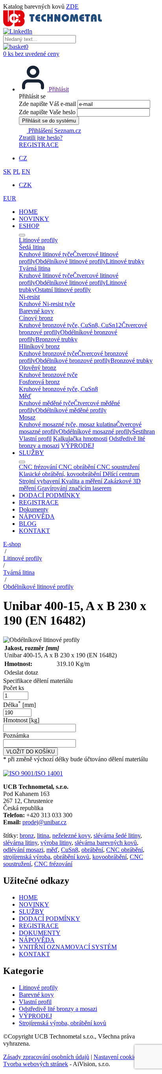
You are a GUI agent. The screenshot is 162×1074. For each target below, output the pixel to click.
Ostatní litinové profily (63, 289)
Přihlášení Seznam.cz (54, 130)
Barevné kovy (36, 994)
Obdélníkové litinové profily (70, 261)
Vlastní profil (35, 438)
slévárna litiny (20, 842)
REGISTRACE (39, 144)
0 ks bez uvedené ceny (31, 53)
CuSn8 (69, 849)
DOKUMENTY (40, 932)
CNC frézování (53, 864)
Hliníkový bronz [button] (39, 346)
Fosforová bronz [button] (39, 381)
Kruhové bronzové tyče (48, 353)
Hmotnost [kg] (21, 720)
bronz (27, 835)
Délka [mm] (19, 704)
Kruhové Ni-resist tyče (47, 303)
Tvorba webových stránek (35, 1064)
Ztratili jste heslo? (41, 137)
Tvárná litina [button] (34, 268)
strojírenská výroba (26, 856)
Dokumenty (33, 509)
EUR (9, 198)
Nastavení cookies (116, 1057)
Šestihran (143, 431)
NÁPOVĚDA (37, 516)
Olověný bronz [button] (37, 367)
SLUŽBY (31, 452)
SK (7, 171)
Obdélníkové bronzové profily (72, 360)
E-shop (12, 544)
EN (26, 171)
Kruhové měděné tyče (46, 403)
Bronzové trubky (56, 339)
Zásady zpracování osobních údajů (46, 1057)
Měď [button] (25, 396)
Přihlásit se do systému (49, 121)
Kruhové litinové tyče (46, 254)
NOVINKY (34, 218)
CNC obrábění (124, 849)
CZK (25, 185)
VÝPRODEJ (77, 445)
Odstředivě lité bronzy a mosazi (58, 1008)
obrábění (92, 849)
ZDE (72, 6)
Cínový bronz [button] (36, 318)
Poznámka (16, 735)
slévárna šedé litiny (117, 835)
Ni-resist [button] (29, 296)
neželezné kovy (71, 835)
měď (52, 849)
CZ (23, 158)
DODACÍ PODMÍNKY (49, 495)
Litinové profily (22, 558)
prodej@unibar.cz (44, 822)
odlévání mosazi (23, 849)
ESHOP (29, 226)
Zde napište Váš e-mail (47, 103)
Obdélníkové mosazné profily (95, 431)
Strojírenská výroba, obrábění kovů (62, 1023)
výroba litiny (56, 842)
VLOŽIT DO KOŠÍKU (30, 752)
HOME (28, 211)
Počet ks (13, 687)
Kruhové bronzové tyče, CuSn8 (58, 389)
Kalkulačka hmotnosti (80, 438)
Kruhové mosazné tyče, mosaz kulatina (67, 424)
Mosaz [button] (27, 417)
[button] (44, 89)
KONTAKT (34, 530)
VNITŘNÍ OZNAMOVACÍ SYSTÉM (68, 947)
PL (16, 171)
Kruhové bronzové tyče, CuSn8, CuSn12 (70, 325)
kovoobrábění (109, 856)
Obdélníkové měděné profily (71, 410)
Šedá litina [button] (32, 247)
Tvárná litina (19, 572)
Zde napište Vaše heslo (47, 112)
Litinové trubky (125, 261)
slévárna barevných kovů (106, 842)
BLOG (28, 523)
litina (43, 835)
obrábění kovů (71, 856)
